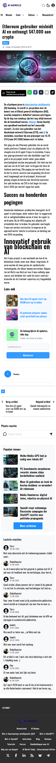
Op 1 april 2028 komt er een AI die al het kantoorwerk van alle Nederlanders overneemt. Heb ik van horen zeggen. (28, 686)
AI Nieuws (35, 728)
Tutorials (11, 744)
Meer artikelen (28, 526)
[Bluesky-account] (40, 755)
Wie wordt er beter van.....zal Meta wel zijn (21, 632)
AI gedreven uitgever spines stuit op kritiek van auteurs (33, 314)
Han (11, 665)
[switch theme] (48, 5)
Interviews (27, 738)
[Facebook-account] (16, 755)
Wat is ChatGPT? (47, 733)
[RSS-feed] (32, 755)
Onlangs (32, 122)
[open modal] (53, 5)
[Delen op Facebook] (35, 92)
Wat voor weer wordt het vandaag (18, 644)
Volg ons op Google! (9, 749)
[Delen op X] (41, 92)
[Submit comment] (50, 434)
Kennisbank (22, 728)
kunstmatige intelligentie (37, 104)
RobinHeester (16, 562)
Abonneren (28, 355)
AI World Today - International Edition (39, 749)
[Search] (43, 5)
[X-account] (8, 755)
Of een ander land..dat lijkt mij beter (19, 672)
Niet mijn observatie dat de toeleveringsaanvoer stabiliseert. (27, 554)
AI (44, 132)
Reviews (48, 738)
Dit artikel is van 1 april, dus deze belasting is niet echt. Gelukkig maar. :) (27, 658)
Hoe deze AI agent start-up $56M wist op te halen (33, 300)
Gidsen (31, 15)
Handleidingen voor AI (39, 744)
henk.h (13, 625)
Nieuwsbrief (47, 15)
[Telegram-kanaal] (48, 755)
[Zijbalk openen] (1, 15)
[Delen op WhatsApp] (29, 92)
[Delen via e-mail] (47, 92)
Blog (38, 738)
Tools (18, 15)
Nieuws (9, 15)
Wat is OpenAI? (11, 738)
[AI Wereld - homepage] (12, 5)
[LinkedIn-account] (24, 755)
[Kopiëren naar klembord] (52, 92)
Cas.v (12, 546)
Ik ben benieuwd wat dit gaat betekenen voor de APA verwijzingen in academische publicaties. (27, 618)
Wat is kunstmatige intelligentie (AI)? (18, 733)
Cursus (23, 744)
